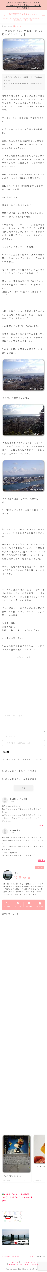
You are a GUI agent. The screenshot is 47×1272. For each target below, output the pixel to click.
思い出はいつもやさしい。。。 (23, 14)
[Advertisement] (23, 684)
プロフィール (13, 1262)
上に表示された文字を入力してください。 (23, 759)
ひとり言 (18, 26)
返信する (41, 825)
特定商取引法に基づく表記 (18, 1264)
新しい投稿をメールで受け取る (21, 778)
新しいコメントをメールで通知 (21, 770)
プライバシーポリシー (29, 1262)
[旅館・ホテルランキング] (23, 1237)
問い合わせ (36, 1264)
